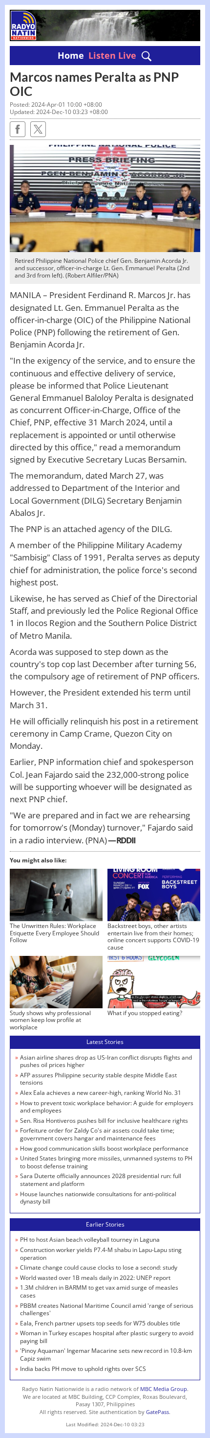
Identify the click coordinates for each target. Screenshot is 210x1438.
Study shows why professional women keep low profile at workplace (50, 1020)
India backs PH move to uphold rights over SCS (83, 1369)
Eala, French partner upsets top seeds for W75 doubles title (100, 1323)
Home (71, 55)
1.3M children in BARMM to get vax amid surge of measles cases (99, 1291)
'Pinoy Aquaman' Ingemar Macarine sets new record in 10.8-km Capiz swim (106, 1354)
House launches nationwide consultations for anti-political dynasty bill (98, 1198)
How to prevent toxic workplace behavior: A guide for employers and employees (106, 1107)
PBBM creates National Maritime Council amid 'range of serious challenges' (106, 1309)
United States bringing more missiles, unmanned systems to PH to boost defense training (106, 1162)
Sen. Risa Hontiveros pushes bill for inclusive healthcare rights (104, 1120)
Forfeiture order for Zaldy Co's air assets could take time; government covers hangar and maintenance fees (97, 1134)
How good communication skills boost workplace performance (104, 1148)
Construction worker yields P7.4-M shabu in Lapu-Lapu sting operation (101, 1254)
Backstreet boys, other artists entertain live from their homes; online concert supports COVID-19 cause (153, 936)
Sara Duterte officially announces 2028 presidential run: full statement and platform (100, 1180)
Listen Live (112, 55)
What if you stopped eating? (144, 1013)
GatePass (157, 1411)
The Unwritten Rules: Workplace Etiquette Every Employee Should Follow (54, 933)
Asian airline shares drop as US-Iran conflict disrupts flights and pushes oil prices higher (106, 1061)
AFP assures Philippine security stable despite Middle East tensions (98, 1079)
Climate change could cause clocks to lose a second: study (98, 1267)
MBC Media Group (163, 1388)
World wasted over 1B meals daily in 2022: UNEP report (95, 1278)
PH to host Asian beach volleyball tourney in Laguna (90, 1239)
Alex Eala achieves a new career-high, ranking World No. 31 (100, 1093)
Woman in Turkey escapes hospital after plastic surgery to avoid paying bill (106, 1337)
